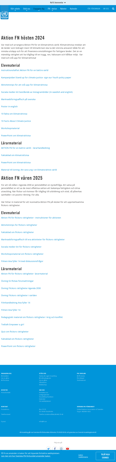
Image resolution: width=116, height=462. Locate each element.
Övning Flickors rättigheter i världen (19, 295)
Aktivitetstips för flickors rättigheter (19, 225)
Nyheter (63, 8)
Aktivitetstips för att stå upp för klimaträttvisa (24, 84)
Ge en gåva (5, 378)
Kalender (73, 8)
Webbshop (43, 385)
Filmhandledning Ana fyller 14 (15, 302)
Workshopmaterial (10, 128)
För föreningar (94, 8)
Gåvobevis (43, 382)
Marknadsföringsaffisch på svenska (18, 99)
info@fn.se (43, 421)
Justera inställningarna (83, 456)
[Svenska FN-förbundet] (4, 12)
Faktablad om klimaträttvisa (15, 155)
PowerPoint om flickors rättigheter (18, 346)
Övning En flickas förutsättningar (17, 281)
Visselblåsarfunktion (46, 397)
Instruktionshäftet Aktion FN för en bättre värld (24, 70)
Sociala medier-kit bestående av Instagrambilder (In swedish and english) (36, 92)
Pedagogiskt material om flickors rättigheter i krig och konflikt (32, 317)
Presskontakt (5, 393)
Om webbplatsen (45, 401)
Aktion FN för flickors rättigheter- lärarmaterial (24, 273)
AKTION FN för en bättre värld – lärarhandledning (25, 148)
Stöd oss (26, 8)
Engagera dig (39, 8)
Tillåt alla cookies (105, 456)
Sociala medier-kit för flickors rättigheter (21, 246)
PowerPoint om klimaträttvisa (16, 135)
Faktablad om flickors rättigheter (17, 232)
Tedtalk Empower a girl (12, 324)
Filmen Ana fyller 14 (10, 310)
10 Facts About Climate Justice (16, 121)
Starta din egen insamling (48, 376)
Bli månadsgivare (45, 378)
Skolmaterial (81, 380)
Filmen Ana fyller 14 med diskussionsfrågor (22, 261)
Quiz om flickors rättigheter (15, 331)
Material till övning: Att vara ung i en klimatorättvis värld (29, 169)
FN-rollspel (80, 378)
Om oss (106, 8)
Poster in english (9, 106)
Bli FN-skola (5, 380)
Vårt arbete (15, 8)
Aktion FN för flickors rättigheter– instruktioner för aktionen (31, 217)
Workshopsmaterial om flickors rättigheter (22, 254)
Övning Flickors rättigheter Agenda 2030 (21, 288)
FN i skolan (52, 8)
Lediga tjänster (44, 395)
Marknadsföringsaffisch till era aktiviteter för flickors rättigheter (33, 239)
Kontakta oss (43, 393)
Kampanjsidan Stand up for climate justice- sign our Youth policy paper (36, 77)
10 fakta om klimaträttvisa (14, 113)
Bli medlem (5, 376)
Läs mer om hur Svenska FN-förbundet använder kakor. (26, 456)
